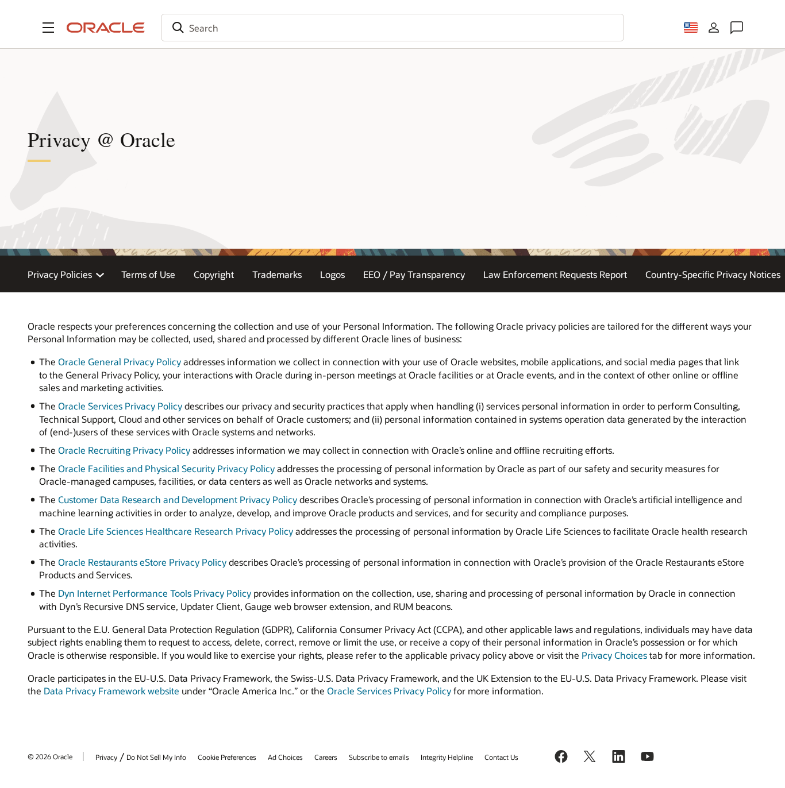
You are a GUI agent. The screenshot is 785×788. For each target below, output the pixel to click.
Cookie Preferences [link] (227, 757)
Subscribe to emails (379, 757)
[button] (48, 27)
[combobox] (392, 27)
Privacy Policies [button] (60, 274)
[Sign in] (714, 27)
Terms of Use (148, 274)
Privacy (106, 757)
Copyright (214, 274)
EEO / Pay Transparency (414, 274)
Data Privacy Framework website (111, 691)
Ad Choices (285, 757)
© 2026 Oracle (50, 756)
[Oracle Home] (105, 27)
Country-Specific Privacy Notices (712, 274)
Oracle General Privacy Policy (119, 362)
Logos (332, 274)
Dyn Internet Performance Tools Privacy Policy (154, 593)
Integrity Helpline (447, 757)
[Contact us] (737, 27)
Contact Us (501, 757)
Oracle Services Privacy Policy (120, 406)
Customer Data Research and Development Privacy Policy (177, 499)
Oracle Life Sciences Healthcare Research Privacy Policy (175, 531)
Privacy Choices (614, 655)
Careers (325, 757)
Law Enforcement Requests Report (555, 274)
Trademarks (277, 274)
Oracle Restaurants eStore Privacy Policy (142, 562)
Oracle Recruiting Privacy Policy (124, 450)
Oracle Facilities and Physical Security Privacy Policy (166, 468)
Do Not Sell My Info (156, 757)
